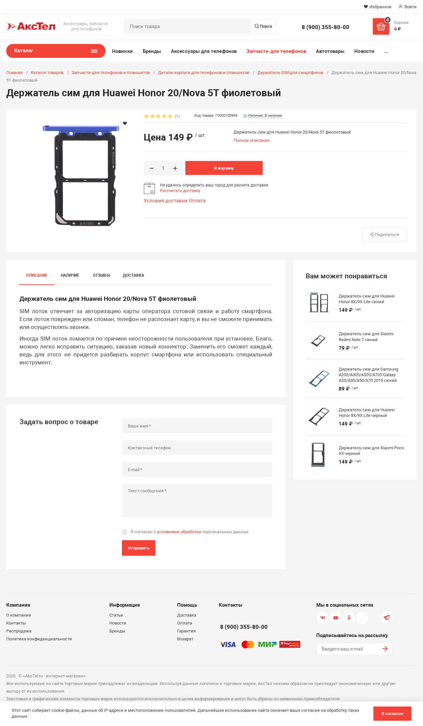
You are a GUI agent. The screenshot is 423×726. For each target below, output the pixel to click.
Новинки (122, 51)
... (386, 51)
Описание (37, 275)
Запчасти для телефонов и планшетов (111, 72)
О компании (18, 615)
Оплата (197, 201)
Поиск (265, 26)
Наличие (70, 275)
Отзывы (101, 275)
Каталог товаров (47, 72)
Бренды (152, 51)
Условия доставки (165, 201)
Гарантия (186, 630)
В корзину (224, 168)
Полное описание (252, 140)
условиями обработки (179, 531)
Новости (364, 51)
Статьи (116, 615)
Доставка (133, 275)
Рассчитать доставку (180, 190)
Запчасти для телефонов (276, 51)
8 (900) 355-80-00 (325, 27)
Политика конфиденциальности (39, 638)
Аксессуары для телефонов (204, 51)
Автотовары (330, 51)
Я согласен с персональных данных (190, 531)
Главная (14, 72)
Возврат (185, 638)
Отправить (138, 547)
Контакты (16, 623)
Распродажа (18, 630)
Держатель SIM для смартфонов (290, 72)
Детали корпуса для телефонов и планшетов (203, 72)
